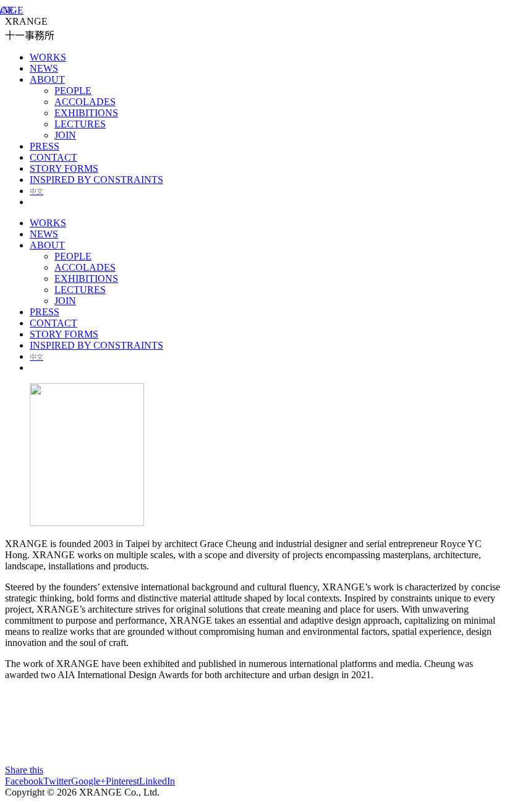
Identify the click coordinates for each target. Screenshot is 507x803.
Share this (24, 770)
